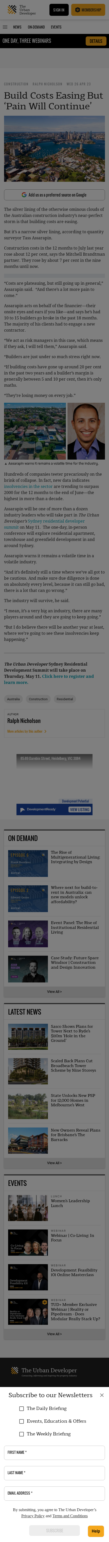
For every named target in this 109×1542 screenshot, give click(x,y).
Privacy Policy (33, 1516)
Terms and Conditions (70, 1516)
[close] (102, 1395)
